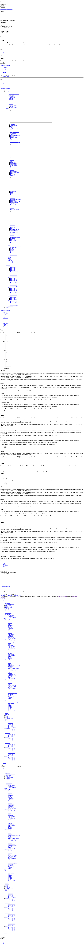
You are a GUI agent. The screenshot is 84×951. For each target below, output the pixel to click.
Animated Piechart (11, 647)
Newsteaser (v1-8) (11, 710)
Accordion (10, 660)
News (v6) (10, 709)
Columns (9, 643)
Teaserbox (10, 673)
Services (7, 714)
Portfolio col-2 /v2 (11, 729)
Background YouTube (12, 628)
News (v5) (10, 708)
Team (6, 68)
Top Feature (7, 603)
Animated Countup (11, 646)
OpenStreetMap (11, 666)
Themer (6, 611)
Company (5, 67)
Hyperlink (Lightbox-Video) (13, 641)
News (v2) (10, 705)
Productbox (10, 676)
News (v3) (10, 706)
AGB (21, 595)
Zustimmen (2, 597)
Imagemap (10, 653)
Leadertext (10, 690)
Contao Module (8, 605)
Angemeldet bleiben (6, 62)
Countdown (10, 649)
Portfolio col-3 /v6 (11, 749)
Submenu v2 (10, 658)
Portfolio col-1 (10, 723)
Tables (9, 624)
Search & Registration (12, 688)
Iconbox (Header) (11, 635)
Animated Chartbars (12, 686)
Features (4, 324)
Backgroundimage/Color (12, 693)
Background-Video (11, 674)
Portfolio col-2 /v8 (11, 757)
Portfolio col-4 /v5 (11, 746)
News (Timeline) (11, 703)
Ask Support (5, 565)
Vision (6, 70)
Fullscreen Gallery (11, 634)
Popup (9, 689)
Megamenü (7, 610)
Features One (8, 619)
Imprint (4, 566)
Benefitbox (10, 667)
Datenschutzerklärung (62, 596)
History (6, 69)
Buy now (5, 564)
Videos (9, 663)
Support (4, 72)
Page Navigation (11, 654)
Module (4, 601)
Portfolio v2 (7, 728)
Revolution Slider (8, 606)
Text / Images (10, 625)
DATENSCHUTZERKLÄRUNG (7, 595)
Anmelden (3, 6)
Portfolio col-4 (10, 726)
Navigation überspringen (5, 65)
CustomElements (8, 607)
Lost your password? (8, 9)
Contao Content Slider (12, 640)
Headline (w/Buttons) (12, 638)
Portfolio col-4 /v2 (11, 731)
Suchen (2, 938)
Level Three (7, 614)
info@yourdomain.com (5, 37)
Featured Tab (10, 691)
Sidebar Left (7, 717)
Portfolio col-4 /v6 (11, 750)
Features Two (5, 325)
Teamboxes (10, 687)
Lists (9, 684)
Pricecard (9, 677)
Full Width (7, 719)
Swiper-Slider (10, 671)
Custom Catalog (8, 613)
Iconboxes (10, 664)
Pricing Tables (10, 645)
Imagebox (10, 627)
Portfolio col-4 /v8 (11, 759)
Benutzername (3, 4)
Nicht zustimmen (3, 598)
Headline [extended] (12, 651)
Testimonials (5, 318)
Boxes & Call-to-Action (12, 681)
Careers (6, 715)
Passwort (2, 5)
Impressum (74, 596)
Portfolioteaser (8, 761)
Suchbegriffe (2, 766)
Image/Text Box (11, 637)
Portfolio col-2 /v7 (11, 753)
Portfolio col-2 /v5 (11, 744)
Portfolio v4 (7, 737)
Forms (9, 661)
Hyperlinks (10, 623)
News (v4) (10, 707)
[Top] (0, 936)
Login (9, 650)
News (6, 700)
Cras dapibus (10, 616)
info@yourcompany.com (5, 586)
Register (2, 9)
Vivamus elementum (12, 617)
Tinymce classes (11, 621)
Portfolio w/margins (12, 727)
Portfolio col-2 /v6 (11, 748)
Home (4, 600)
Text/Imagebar (10, 629)
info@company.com (5, 76)
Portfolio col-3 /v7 (11, 754)
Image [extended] (11, 655)
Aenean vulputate (11, 615)
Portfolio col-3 (10, 725)
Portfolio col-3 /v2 (11, 730)
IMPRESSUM (17, 595)
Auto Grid (7, 608)
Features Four (8, 679)
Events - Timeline (11, 669)
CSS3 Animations (11, 648)
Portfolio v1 (7, 721)
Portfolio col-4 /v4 (11, 740)
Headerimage (10, 694)
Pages (4, 699)
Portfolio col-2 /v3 (11, 734)
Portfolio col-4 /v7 (11, 755)
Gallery (9, 626)
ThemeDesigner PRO (9, 604)
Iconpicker (7, 609)
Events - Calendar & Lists (13, 670)
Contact (4, 763)
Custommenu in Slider (12, 675)
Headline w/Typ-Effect (12, 685)
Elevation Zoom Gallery (12, 631)
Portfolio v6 (7, 747)
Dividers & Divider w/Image (13, 668)
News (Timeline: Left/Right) (13, 701)
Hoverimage (10, 695)
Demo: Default (6, 323)
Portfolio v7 (7, 751)
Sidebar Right (8, 716)
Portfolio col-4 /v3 (11, 736)
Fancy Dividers (11, 696)
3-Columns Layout (9, 718)
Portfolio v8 (7, 756)
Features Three (8, 659)
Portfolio (4, 720)
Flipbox (9, 698)
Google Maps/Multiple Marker (14, 665)
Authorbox (10, 697)
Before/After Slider (11, 678)
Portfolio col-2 (10, 724)
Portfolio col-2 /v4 (11, 738)
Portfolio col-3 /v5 (11, 745)
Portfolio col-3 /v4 (11, 739)
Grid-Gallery (10, 636)
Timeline (9, 630)
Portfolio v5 (7, 743)
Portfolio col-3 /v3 (11, 735)
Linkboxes (10, 633)
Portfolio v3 (7, 733)
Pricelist (9, 656)
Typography (10, 620)
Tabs (9, 644)
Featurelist (10, 657)
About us (5, 312)
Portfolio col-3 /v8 (11, 758)
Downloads (10, 683)
